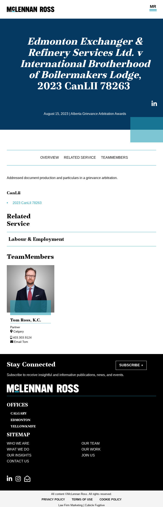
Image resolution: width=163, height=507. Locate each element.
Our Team (91, 443)
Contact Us (18, 461)
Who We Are (18, 443)
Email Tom (21, 341)
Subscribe (129, 365)
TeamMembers (114, 157)
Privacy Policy (53, 499)
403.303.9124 (22, 337)
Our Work (91, 449)
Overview (49, 157)
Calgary (18, 331)
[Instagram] (18, 479)
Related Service (80, 157)
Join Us (88, 455)
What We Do (18, 449)
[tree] (81, 239)
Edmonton (20, 420)
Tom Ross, (25, 320)
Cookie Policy (111, 499)
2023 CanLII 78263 (27, 203)
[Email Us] (27, 479)
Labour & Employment (36, 239)
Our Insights (19, 455)
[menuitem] (53, 499)
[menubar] (81, 499)
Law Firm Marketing (70, 505)
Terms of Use (82, 499)
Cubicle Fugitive (95, 505)
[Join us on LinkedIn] (9, 479)
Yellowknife (23, 426)
